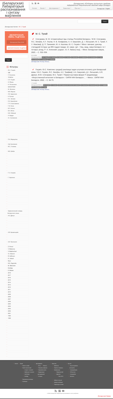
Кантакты (72, 376)
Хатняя (34, 8)
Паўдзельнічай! (59, 372)
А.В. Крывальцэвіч (13, 232)
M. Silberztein (12, 265)
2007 (9, 299)
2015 (9, 280)
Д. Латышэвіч (74, 57)
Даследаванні (54, 8)
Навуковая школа (42, 370)
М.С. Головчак (12, 146)
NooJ (9, 261)
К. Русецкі (11, 96)
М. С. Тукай (99, 57)
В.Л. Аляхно (11, 108)
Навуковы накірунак (42, 367)
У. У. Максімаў (51, 59)
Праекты (45, 365)
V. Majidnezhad (12, 251)
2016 (9, 277)
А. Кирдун (11, 115)
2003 (9, 308)
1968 (9, 318)
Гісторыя (40, 376)
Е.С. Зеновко (11, 99)
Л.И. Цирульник (12, 94)
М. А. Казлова (35, 59)
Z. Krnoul (10, 246)
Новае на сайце (25, 365)
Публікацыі (24, 381)
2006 (9, 301)
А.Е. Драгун (11, 215)
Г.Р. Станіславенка (13, 103)
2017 (9, 275)
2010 (9, 292)
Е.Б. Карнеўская (12, 101)
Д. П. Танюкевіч (43, 59)
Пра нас (77, 8)
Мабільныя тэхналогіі (29, 372)
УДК (9, 72)
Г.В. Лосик (11, 106)
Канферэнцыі (57, 370)
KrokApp (10, 268)
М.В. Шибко (11, 151)
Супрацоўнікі (73, 374)
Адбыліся (58, 374)
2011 (9, 289)
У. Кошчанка (11, 75)
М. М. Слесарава (92, 57)
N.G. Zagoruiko (12, 263)
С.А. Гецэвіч (11, 79)
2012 (9, 287)
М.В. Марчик (11, 91)
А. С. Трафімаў (103, 85)
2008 (9, 296)
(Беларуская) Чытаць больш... (40, 61)
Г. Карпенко (11, 177)
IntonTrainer (27, 374)
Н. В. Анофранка (83, 57)
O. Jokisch (11, 258)
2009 (9, 294)
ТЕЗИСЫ (10, 77)
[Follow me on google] (36, 3)
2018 (9, 273)
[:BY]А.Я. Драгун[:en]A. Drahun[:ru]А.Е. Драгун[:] (68, 85)
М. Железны (11, 89)
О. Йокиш (10, 82)
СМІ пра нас (72, 372)
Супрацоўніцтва (73, 370)
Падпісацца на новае (58, 384)
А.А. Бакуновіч (60, 57)
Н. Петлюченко (12, 84)
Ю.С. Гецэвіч (11, 70)
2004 (9, 306)
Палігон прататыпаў (26, 367)
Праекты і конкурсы (58, 367)
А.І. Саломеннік (12, 118)
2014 (9, 282)
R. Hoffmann (11, 256)
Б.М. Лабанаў (12, 113)
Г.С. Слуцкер (11, 173)
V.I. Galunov (11, 254)
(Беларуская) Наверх (104, 396)
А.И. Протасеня (12, 242)
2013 (9, 285)
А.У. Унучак (67, 57)
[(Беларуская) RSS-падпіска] (33, 3)
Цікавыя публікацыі (58, 382)
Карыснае (66, 8)
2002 (9, 311)
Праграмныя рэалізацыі (27, 379)
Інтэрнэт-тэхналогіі (29, 370)
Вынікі (42, 8)
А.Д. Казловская (12, 144)
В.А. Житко (11, 111)
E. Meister (11, 270)
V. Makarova (11, 249)
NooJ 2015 (61, 376)
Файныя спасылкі (58, 380)
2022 (98, 85)
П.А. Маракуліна (12, 139)
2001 (9, 313)
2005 (9, 304)
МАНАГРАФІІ (11, 87)
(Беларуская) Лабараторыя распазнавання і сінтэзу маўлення (13, 9)
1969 (9, 316)
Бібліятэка (56, 365)
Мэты (39, 365)
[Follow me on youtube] (38, 3)
